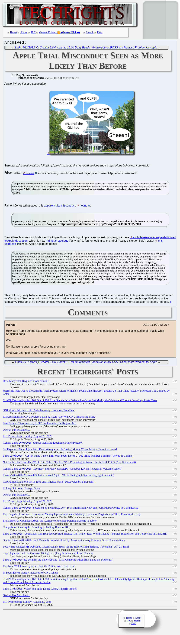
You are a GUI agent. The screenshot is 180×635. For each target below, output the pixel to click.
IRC (33, 32)
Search (90, 32)
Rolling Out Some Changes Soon (21, 488)
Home (13, 32)
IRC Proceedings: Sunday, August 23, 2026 (27, 601)
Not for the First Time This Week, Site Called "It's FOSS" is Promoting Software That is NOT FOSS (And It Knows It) (69, 462)
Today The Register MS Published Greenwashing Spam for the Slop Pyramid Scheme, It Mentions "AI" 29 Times (66, 546)
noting (83, 205)
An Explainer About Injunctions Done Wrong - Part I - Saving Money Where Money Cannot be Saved (60, 449)
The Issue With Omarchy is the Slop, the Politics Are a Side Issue (39, 566)
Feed (99, 32)
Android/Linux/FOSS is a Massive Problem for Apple (124, 47)
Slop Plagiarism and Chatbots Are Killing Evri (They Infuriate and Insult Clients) (47, 553)
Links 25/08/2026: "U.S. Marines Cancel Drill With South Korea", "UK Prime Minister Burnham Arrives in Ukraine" (68, 455)
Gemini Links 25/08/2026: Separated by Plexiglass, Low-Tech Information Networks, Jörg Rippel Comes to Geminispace (70, 507)
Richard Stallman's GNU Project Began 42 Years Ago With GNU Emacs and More (49, 416)
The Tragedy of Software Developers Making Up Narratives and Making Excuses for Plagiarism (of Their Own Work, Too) (71, 514)
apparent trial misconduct (59, 205)
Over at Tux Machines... (16, 429)
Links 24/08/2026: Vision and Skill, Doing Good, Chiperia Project (39, 588)
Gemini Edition (47, 32)
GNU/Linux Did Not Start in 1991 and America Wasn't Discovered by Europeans (48, 481)
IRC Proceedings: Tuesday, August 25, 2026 (27, 436)
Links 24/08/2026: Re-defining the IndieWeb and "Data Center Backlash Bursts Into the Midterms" (58, 559)
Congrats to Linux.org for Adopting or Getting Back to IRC (36, 527)
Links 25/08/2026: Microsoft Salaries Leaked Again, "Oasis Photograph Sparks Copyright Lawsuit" (58, 475)
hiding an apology (57, 240)
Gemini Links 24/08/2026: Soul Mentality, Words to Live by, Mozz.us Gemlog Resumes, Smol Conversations (64, 540)
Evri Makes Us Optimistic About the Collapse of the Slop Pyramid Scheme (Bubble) (50, 520)
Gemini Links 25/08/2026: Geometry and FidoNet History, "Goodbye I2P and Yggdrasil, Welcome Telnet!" (62, 468)
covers (30, 173)
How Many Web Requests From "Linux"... (27, 380)
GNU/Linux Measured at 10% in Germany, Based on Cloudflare (39, 410)
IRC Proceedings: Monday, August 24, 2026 (27, 501)
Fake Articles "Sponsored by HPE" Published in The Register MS (39, 423)
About (23, 32)
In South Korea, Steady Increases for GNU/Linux (30, 572)
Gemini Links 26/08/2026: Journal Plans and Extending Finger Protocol (42, 442)
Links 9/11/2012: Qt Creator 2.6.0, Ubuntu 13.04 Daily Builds (52, 47)
